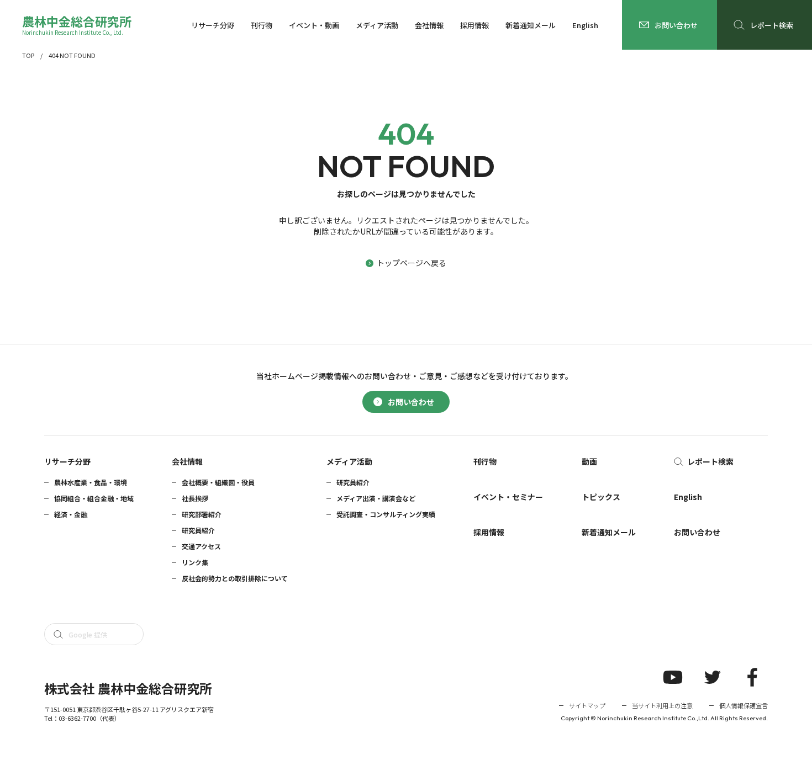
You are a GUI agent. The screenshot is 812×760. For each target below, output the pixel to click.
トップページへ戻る (411, 262)
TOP (28, 55)
